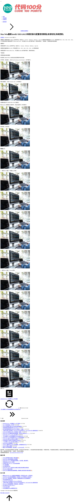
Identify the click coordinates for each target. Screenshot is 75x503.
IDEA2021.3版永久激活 (7, 469)
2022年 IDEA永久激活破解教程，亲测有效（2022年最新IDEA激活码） (17, 476)
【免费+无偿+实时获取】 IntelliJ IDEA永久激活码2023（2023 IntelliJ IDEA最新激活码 (20, 482)
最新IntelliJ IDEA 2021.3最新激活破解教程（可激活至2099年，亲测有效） (18, 475)
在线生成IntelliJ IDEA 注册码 (9, 462)
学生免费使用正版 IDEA (8, 479)
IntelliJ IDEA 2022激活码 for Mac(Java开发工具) (12, 481)
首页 (4, 16)
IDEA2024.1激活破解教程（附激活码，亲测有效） (13, 484)
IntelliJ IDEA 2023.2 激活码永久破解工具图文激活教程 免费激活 (16, 467)
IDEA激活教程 (6, 464)
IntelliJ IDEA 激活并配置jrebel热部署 (10, 459)
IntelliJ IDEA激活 (6, 486)
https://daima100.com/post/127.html (16, 452)
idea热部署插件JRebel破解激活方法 (10, 488)
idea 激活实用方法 (6, 466)
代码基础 (5, 18)
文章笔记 (5, 19)
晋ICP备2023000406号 (4, 492)
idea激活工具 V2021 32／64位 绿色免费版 (11, 463)
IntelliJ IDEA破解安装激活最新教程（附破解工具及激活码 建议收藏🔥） (18, 470)
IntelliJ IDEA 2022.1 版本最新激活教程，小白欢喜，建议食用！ (16, 460)
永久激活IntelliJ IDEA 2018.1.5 (9, 485)
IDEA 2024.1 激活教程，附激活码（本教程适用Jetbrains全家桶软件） (17, 478)
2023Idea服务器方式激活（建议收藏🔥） (11, 457)
